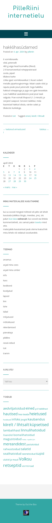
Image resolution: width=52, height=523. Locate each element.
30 (25, 181)
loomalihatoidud (24, 435)
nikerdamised (9, 327)
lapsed (6, 296)
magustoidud (12, 439)
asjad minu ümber (11, 270)
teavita (38, 222)
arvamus (7, 259)
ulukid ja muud (10, 459)
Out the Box (31, 504)
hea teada (23, 414)
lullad (5, 311)
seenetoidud (29, 453)
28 (14, 181)
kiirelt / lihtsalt (38, 116)
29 (20, 181)
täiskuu (44, 129)
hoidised (7, 419)
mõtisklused (8, 322)
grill (36, 409)
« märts (6, 187)
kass (5, 280)
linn (4, 301)
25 (35, 178)
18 (35, 175)
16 (25, 175)
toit (14, 116)
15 (20, 175)
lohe (5, 306)
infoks (16, 419)
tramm (6, 353)
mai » (14, 187)
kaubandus (36, 419)
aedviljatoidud (14, 408)
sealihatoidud (12, 454)
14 (14, 175)
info (5, 275)
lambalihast (11, 430)
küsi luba (13, 218)
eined (27, 116)
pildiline (6, 337)
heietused (38, 413)
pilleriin (31, 51)
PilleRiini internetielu (26, 12)
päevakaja (8, 332)
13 (9, 175)
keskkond (7, 285)
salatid (26, 449)
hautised (10, 413)
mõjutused (8, 317)
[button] (26, 34)
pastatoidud (32, 444)
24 (30, 178)
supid (40, 453)
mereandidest (14, 444)
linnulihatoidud (33, 430)
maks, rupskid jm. (28, 440)
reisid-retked (9, 343)
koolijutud (7, 290)
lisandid (8, 435)
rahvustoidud (11, 449)
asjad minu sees (10, 264)
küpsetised (39, 424)
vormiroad (28, 466)
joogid (24, 419)
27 (9, 181)
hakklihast (43, 408)
